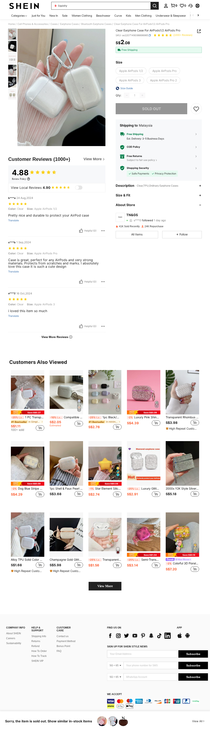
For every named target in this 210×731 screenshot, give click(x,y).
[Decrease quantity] (126, 95)
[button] (190, 5)
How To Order (39, 651)
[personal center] (165, 5)
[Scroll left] (193, 16)
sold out (151, 109)
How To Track (39, 656)
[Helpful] (81, 230)
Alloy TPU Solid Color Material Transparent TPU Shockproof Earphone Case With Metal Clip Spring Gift (27, 559)
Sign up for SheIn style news (127, 646)
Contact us (62, 636)
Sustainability (13, 643)
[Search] (155, 6)
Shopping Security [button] (138, 168)
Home (11, 24)
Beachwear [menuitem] (103, 15)
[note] (27, 412)
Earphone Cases (69, 24)
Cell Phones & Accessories (32, 24)
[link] (173, 5)
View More (105, 586)
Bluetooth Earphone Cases (96, 24)
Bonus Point (63, 646)
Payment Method (66, 641)
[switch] (78, 188)
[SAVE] (196, 108)
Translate (13, 220)
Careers (10, 638)
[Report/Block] (102, 230)
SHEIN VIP (37, 661)
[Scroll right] (198, 16)
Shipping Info (38, 636)
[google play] (187, 637)
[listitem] (27, 402)
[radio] (131, 70)
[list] (140, 636)
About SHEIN (13, 633)
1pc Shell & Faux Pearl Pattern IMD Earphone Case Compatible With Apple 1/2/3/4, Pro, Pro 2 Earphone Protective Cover (66, 488)
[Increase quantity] (142, 95)
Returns (35, 641)
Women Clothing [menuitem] (82, 15)
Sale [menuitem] (64, 15)
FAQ (59, 651)
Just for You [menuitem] (38, 15)
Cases (54, 24)
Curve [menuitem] (118, 15)
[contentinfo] (157, 704)
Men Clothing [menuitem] (143, 15)
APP (179, 627)
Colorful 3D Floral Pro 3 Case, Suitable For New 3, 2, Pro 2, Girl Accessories (183, 563)
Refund (35, 646)
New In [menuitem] (53, 15)
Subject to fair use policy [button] (141, 159)
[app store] (180, 637)
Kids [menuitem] (128, 15)
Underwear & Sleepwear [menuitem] (171, 15)
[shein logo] (24, 6)
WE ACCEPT (114, 694)
